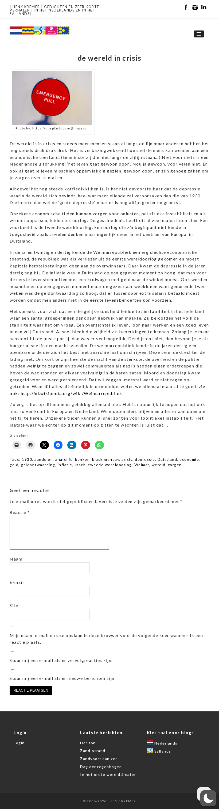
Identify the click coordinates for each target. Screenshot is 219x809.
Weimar (141, 464)
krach (80, 464)
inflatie (65, 464)
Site (14, 605)
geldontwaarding (38, 464)
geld (14, 464)
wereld (159, 464)
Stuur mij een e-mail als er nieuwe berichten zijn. (63, 678)
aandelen (43, 459)
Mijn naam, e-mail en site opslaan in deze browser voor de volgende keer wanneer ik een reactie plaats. (106, 639)
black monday (105, 459)
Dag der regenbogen (101, 766)
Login (19, 743)
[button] (208, 798)
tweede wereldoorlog (110, 464)
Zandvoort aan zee (99, 758)
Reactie (20, 512)
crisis (127, 459)
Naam (16, 558)
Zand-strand (92, 750)
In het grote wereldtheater (108, 774)
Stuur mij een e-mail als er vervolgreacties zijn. (61, 660)
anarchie (64, 459)
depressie (145, 459)
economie (189, 459)
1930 (27, 459)
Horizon (88, 743)
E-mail (17, 582)
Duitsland (167, 459)
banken (82, 459)
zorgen (175, 464)
